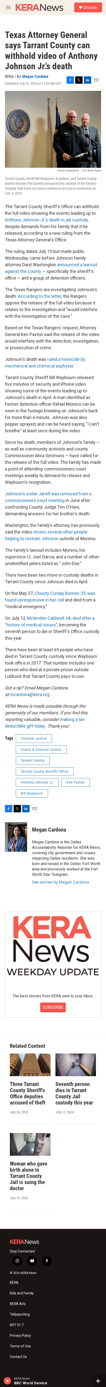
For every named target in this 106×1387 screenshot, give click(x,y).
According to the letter (39, 296)
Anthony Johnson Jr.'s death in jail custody (46, 219)
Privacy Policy (20, 1335)
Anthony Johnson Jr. (37, 782)
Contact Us (18, 1357)
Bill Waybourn (32, 793)
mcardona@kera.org (29, 694)
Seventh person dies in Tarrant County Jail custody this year (74, 1093)
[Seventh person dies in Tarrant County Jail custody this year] (75, 1064)
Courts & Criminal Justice (41, 750)
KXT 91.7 (17, 1325)
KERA (14, 1283)
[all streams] (99, 1381)
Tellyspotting (20, 1314)
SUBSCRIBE (53, 1007)
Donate (90, 7)
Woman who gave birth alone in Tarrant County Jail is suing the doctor (28, 1176)
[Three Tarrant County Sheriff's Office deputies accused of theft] (30, 1064)
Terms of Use (20, 1346)
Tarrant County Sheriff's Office (45, 771)
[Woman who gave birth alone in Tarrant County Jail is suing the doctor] (30, 1144)
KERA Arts (18, 1304)
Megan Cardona (35, 76)
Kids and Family (22, 1293)
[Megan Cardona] (16, 837)
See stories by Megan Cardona (60, 882)
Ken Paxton (76, 782)
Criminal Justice (34, 738)
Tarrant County (32, 760)
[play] (7, 1380)
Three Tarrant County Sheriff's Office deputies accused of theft (27, 1093)
